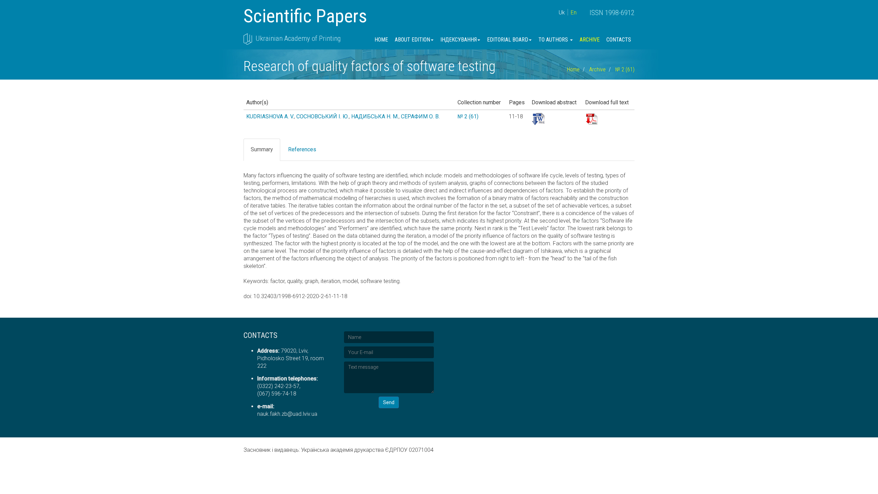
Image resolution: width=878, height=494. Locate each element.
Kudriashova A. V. (270, 116)
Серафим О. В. (420, 116)
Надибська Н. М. (375, 116)
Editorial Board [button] (507, 39)
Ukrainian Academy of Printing (298, 38)
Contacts (618, 39)
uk (562, 12)
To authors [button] (553, 39)
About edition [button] (412, 39)
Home (381, 39)
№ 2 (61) (624, 69)
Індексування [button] (458, 39)
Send (388, 402)
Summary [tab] (262, 149)
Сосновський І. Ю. (322, 116)
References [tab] (302, 149)
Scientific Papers (305, 16)
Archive (590, 39)
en (574, 12)
